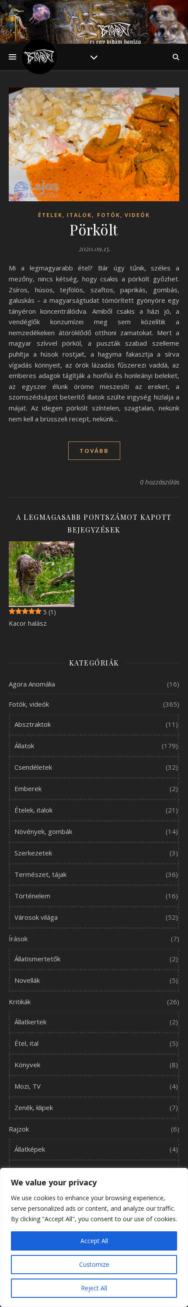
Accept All (94, 1241)
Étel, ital (26, 1043)
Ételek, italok (65, 215)
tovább (94, 451)
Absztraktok (32, 724)
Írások (18, 938)
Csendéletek (33, 767)
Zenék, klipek (33, 1107)
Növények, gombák (43, 831)
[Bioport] (39, 56)
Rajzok (19, 1129)
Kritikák (20, 1001)
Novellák (27, 980)
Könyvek (27, 1064)
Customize (94, 1264)
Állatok (24, 745)
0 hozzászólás (159, 481)
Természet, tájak (40, 874)
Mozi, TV (27, 1086)
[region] (94, 1237)
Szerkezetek (33, 852)
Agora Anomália (32, 684)
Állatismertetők (37, 958)
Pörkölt (94, 229)
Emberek (28, 788)
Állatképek (29, 1149)
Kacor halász (28, 623)
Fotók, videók (123, 215)
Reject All (94, 1288)
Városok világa (36, 917)
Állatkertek (30, 1021)
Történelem (32, 895)
